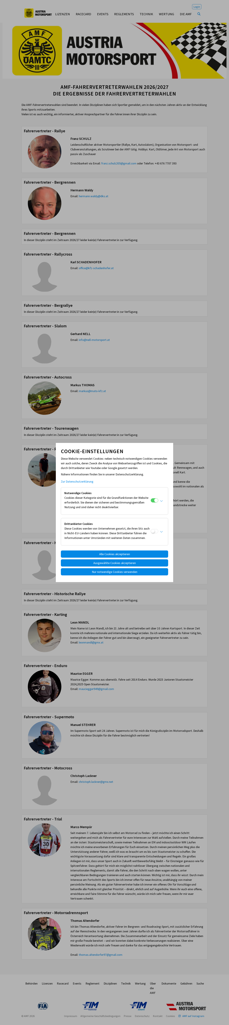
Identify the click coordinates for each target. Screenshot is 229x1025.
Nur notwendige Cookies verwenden (114, 572)
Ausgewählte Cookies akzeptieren (114, 563)
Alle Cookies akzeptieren (114, 554)
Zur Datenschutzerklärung (77, 481)
